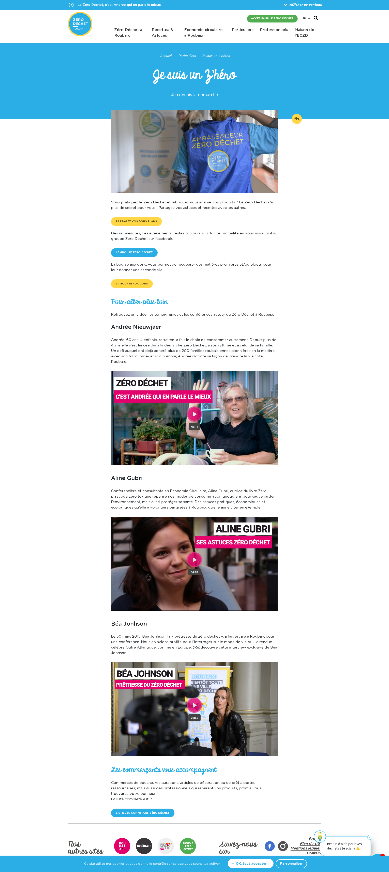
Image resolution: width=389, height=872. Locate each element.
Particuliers (187, 56)
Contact (314, 853)
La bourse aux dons (132, 283)
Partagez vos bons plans (136, 221)
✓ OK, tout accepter (249, 863)
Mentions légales (306, 848)
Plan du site (310, 843)
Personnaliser (291, 863)
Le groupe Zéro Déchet (134, 252)
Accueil (166, 56)
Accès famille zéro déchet (272, 18)
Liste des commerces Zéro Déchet (143, 813)
